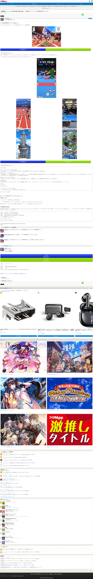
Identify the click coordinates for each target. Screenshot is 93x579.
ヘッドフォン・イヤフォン (5, 290)
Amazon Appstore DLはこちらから (6, 52)
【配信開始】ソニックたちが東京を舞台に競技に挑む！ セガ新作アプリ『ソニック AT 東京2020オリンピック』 (63, 6)
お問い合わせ (33, 573)
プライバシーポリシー (45, 573)
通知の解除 (51, 573)
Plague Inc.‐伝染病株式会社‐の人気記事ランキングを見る (7, 496)
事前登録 (43, 8)
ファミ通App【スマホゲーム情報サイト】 (21, 6)
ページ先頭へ (90, 570)
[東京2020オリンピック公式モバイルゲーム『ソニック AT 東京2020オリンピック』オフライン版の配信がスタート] (20, 232)
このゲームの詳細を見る (9, 251)
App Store (46, 256)
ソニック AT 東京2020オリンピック (5, 278)
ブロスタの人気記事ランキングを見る (5, 485)
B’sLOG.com (60, 573)
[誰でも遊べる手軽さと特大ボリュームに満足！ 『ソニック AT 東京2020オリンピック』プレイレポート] (19, 237)
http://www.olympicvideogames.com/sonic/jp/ (11, 266)
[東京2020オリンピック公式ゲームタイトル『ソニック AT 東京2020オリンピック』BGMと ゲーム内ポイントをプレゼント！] (22, 242)
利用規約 (36, 573)
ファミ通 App (3, 1)
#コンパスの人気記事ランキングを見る (6, 474)
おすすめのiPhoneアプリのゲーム (32, 6)
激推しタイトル (48, 8)
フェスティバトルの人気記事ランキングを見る (6, 489)
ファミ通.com (55, 573)
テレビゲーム (25, 290)
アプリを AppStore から (23, 49)
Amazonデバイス (19, 290)
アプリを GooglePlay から (68, 49)
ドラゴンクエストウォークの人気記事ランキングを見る (8, 478)
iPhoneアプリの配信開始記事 (42, 6)
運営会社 (40, 573)
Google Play (46, 260)
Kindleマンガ (13, 290)
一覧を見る (90, 288)
